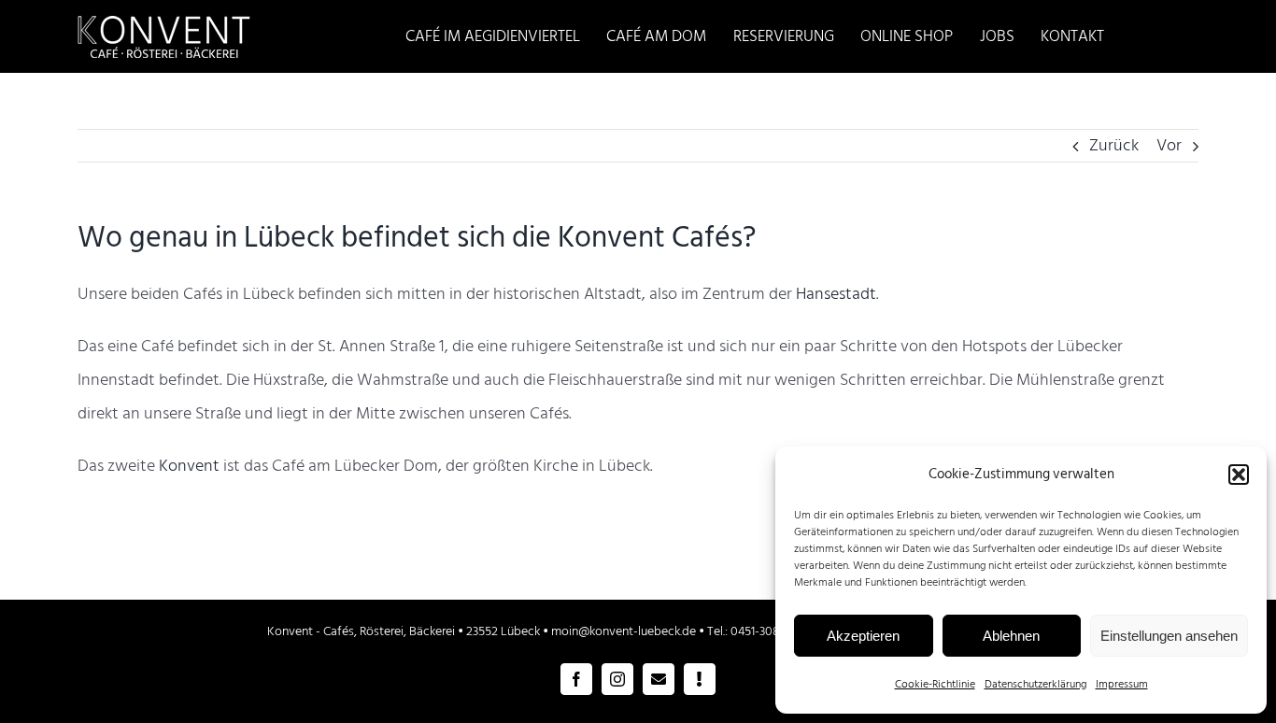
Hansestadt (836, 293)
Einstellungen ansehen (1169, 636)
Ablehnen (1011, 636)
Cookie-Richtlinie (935, 684)
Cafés (338, 631)
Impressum (1122, 684)
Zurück (1114, 145)
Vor (1169, 145)
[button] (1238, 474)
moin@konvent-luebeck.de (623, 631)
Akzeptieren (863, 636)
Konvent (189, 465)
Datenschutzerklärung (1035, 684)
